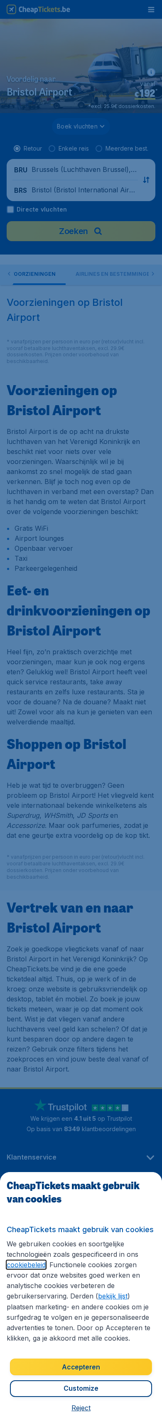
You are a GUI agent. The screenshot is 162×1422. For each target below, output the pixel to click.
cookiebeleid (26, 1265)
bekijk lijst (113, 1296)
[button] (81, 1408)
